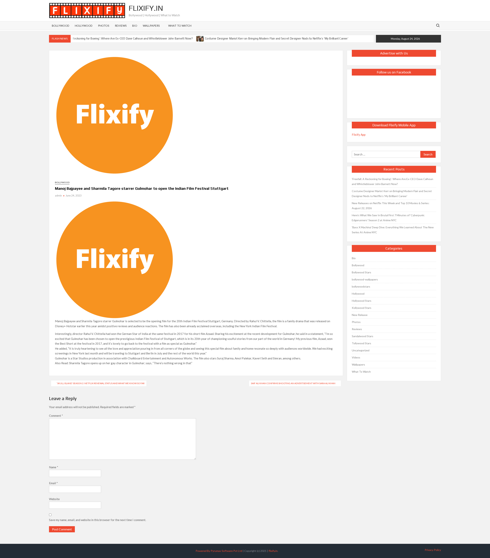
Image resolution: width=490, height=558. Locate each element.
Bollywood (60, 25)
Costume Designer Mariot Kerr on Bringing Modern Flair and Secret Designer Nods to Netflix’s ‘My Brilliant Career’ (276, 38)
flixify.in (273, 550)
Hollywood (83, 25)
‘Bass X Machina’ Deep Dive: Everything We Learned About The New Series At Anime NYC (393, 230)
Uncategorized (360, 350)
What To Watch (179, 25)
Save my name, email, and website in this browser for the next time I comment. (97, 520)
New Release (360, 314)
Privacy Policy (433, 549)
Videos (356, 357)
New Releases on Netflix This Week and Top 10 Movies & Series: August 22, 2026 (390, 205)
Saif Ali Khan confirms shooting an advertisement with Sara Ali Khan (293, 383)
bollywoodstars (361, 286)
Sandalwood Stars (362, 336)
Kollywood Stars (361, 307)
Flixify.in (146, 8)
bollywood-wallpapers (365, 279)
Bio (134, 25)
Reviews (121, 25)
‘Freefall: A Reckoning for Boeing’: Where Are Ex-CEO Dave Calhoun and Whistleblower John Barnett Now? (125, 38)
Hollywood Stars (361, 300)
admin (58, 195)
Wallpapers (151, 25)
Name (53, 467)
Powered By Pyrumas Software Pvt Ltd (219, 550)
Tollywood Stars (361, 343)
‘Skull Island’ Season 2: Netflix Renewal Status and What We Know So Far (101, 383)
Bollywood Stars (361, 272)
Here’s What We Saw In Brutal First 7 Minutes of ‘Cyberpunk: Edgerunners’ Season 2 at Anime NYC (388, 218)
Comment (56, 415)
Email (53, 483)
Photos (103, 25)
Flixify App (359, 134)
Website (54, 499)
